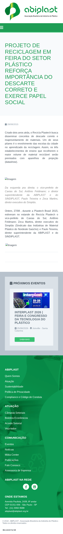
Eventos (9, 444)
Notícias (9, 449)
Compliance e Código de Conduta (23, 397)
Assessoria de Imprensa (18, 470)
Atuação (9, 381)
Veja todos (10, 428)
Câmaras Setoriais (15, 413)
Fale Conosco (12, 465)
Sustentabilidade (14, 386)
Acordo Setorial (13, 423)
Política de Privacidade (17, 392)
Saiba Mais (25, 339)
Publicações (11, 460)
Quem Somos (12, 376)
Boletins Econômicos (16, 418)
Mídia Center (12, 454)
